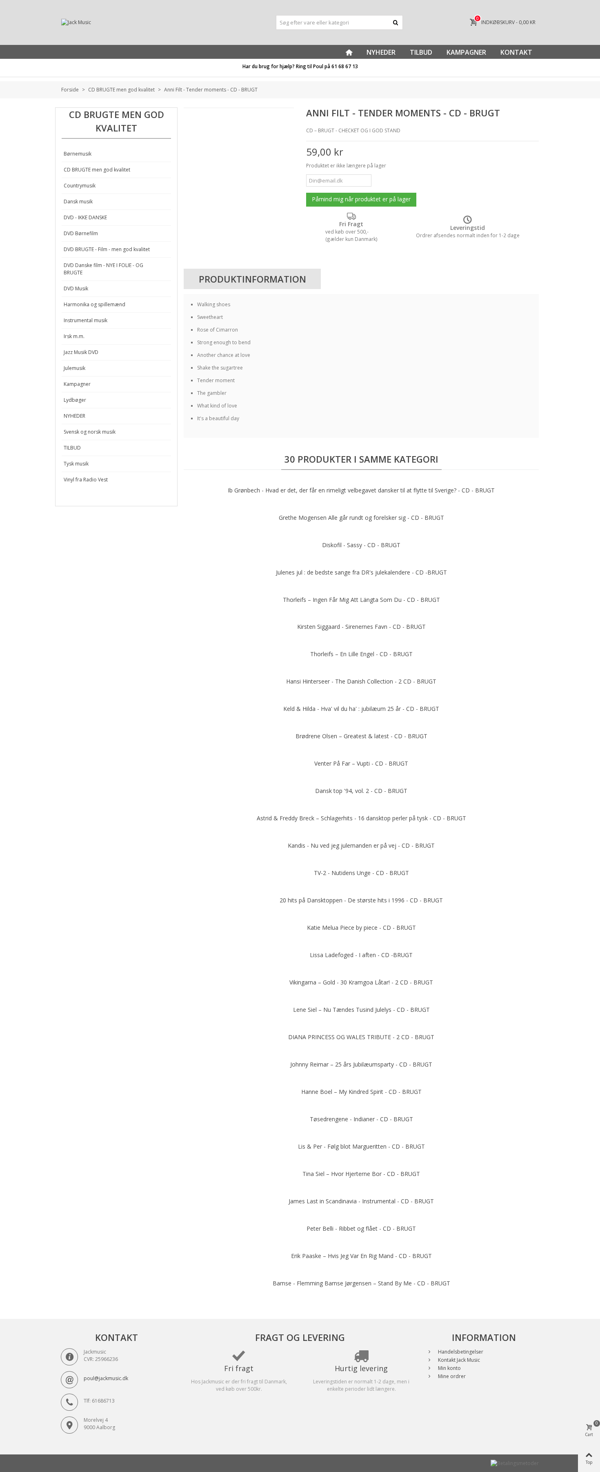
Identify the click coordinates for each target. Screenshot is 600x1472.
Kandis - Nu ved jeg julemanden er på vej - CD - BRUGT (361, 845)
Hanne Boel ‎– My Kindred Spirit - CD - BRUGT (361, 1092)
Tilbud (421, 52)
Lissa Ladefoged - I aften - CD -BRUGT (361, 955)
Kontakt (516, 52)
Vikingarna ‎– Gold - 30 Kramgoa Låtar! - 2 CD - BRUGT (361, 982)
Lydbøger (75, 399)
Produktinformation (252, 279)
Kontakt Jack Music (458, 1359)
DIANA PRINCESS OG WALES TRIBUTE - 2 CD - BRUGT (361, 1037)
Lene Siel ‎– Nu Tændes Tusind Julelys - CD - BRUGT (361, 1009)
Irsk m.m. (74, 336)
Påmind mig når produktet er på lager (361, 199)
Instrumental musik (85, 320)
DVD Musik (76, 288)
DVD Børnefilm (81, 233)
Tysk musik (76, 463)
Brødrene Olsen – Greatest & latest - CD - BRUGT (361, 736)
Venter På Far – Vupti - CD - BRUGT (361, 763)
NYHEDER (74, 415)
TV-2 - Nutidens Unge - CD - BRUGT (361, 873)
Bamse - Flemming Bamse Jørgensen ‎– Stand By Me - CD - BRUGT (361, 1283)
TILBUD (72, 447)
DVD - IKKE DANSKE (85, 217)
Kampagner (466, 52)
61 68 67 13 (344, 66)
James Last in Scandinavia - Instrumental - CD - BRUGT (361, 1201)
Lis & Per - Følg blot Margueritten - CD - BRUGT (361, 1146)
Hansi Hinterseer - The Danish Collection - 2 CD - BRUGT (361, 681)
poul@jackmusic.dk (106, 1378)
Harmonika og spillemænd (94, 304)
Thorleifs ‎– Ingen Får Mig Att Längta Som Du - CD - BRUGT (361, 599)
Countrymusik (80, 185)
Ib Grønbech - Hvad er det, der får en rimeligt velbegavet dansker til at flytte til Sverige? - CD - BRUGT (361, 490)
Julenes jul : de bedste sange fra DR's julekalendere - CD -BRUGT (361, 572)
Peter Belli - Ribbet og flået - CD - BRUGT (361, 1228)
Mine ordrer (451, 1376)
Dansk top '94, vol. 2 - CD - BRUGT (361, 791)
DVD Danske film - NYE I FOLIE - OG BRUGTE (103, 269)
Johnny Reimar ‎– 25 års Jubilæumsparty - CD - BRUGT (361, 1064)
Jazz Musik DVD (81, 352)
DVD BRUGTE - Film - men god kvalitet (107, 249)
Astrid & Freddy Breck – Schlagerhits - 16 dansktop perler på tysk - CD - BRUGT (361, 818)
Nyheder (381, 52)
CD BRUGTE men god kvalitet (97, 169)
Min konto (449, 1368)
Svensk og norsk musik (90, 431)
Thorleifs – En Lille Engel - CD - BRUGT (361, 654)
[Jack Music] (136, 23)
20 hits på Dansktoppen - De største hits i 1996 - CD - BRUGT (361, 900)
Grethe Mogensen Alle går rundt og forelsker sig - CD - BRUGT (361, 517)
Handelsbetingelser (460, 1351)
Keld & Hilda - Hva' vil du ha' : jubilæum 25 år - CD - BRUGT (361, 709)
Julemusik (74, 368)
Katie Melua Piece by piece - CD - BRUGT (361, 927)
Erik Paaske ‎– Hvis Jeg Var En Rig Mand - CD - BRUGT (361, 1256)
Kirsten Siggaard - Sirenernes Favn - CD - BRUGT (361, 626)
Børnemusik (77, 153)
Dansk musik (78, 201)
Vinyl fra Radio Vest (86, 479)
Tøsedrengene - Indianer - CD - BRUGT (361, 1119)
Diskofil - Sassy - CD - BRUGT (361, 545)
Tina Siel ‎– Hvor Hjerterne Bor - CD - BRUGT (361, 1174)
